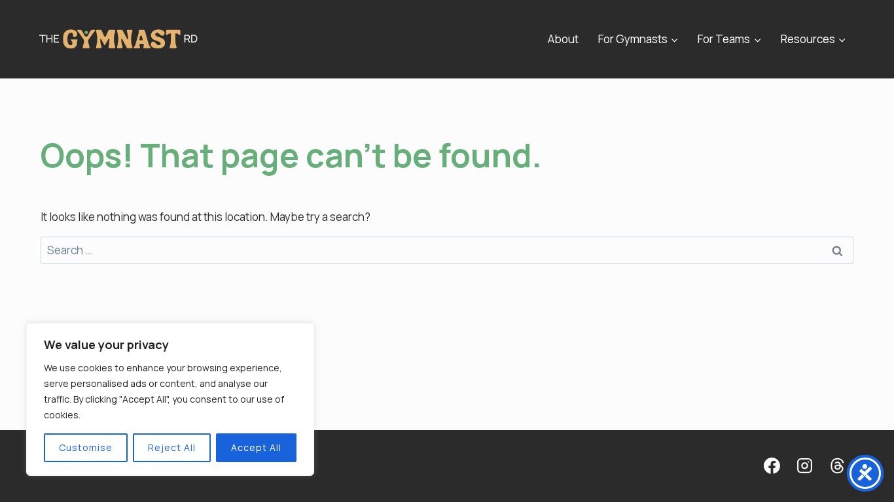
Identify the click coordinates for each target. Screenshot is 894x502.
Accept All (256, 447)
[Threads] (837, 466)
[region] (170, 399)
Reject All (172, 447)
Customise (86, 447)
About (563, 38)
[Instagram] (804, 466)
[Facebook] (771, 466)
